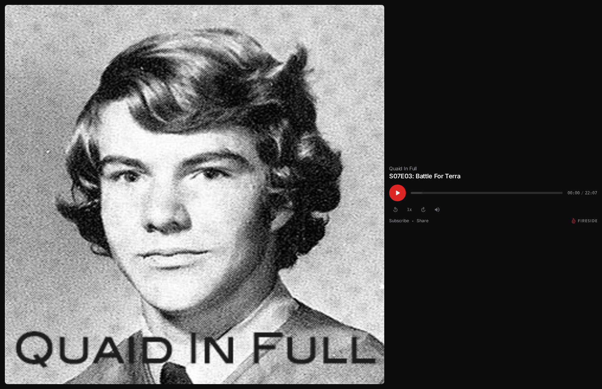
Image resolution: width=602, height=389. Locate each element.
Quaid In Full (403, 168)
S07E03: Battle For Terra (424, 176)
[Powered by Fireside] (584, 221)
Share (423, 220)
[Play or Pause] (397, 193)
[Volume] (437, 209)
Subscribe (399, 220)
